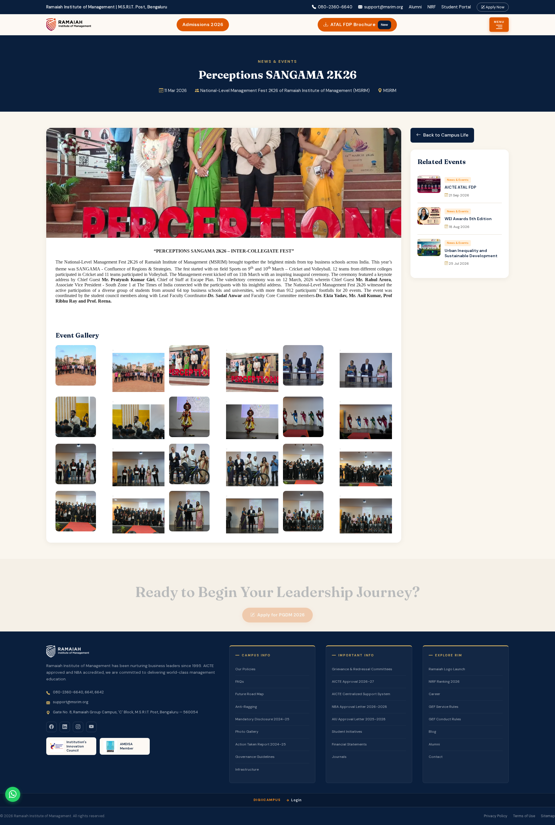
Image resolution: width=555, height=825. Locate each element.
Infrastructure (247, 769)
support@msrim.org (383, 7)
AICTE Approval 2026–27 (353, 681)
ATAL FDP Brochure (359, 24)
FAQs (239, 681)
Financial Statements (349, 744)
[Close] (113, 350)
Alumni (415, 7)
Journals (339, 756)
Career (434, 694)
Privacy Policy (495, 816)
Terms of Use (524, 816)
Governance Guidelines (255, 756)
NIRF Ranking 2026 (444, 681)
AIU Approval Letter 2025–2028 (359, 719)
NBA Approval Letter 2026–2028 (359, 706)
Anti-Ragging (246, 706)
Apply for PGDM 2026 (281, 609)
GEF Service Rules (443, 706)
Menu (499, 21)
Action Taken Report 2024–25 (260, 744)
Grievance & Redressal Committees (362, 669)
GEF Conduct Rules (445, 719)
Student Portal (456, 7)
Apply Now (494, 7)
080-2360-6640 (335, 7)
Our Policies (245, 669)
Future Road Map (249, 694)
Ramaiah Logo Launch (447, 669)
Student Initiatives (347, 731)
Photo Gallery (246, 731)
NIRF (432, 7)
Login (296, 800)
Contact (436, 756)
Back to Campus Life (445, 135)
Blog (432, 731)
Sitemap (548, 816)
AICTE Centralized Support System (361, 694)
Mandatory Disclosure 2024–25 (262, 719)
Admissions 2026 (202, 24)
